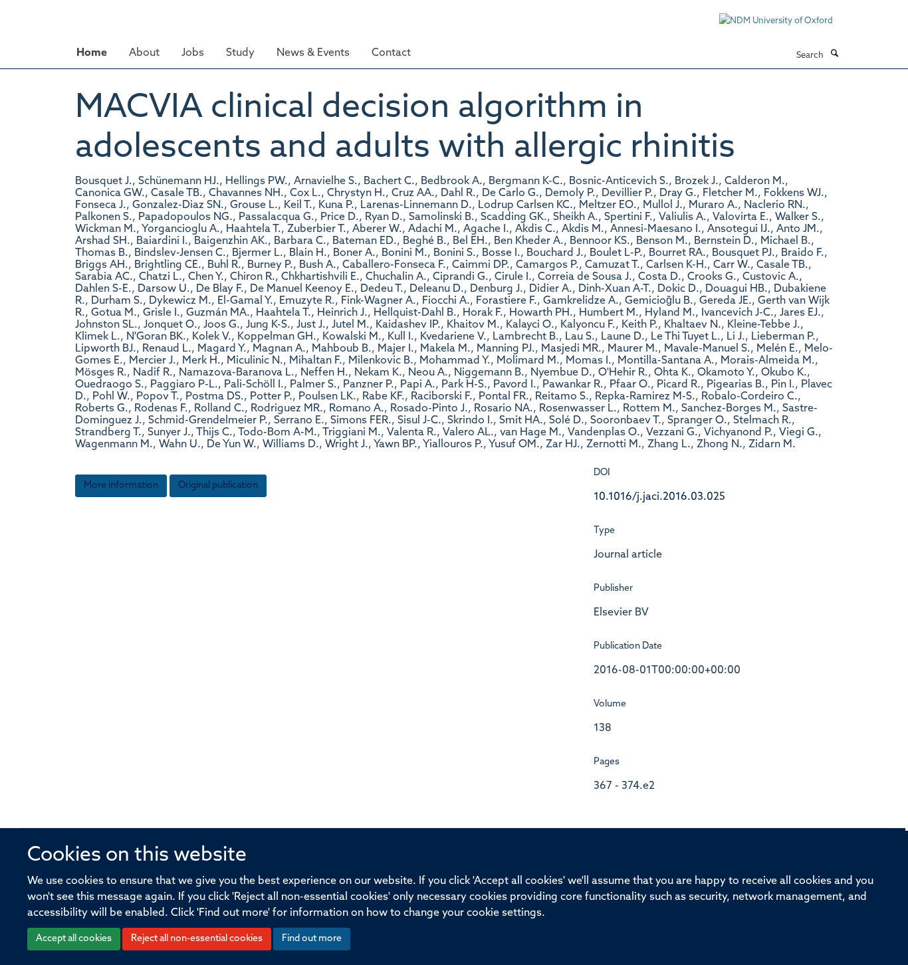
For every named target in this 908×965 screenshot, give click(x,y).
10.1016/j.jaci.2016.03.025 (659, 497)
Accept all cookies (74, 939)
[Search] (834, 54)
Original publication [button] (218, 485)
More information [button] (121, 485)
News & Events (313, 53)
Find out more (312, 939)
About (144, 53)
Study (240, 53)
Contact (391, 53)
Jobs (192, 53)
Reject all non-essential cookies (197, 939)
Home (91, 53)
